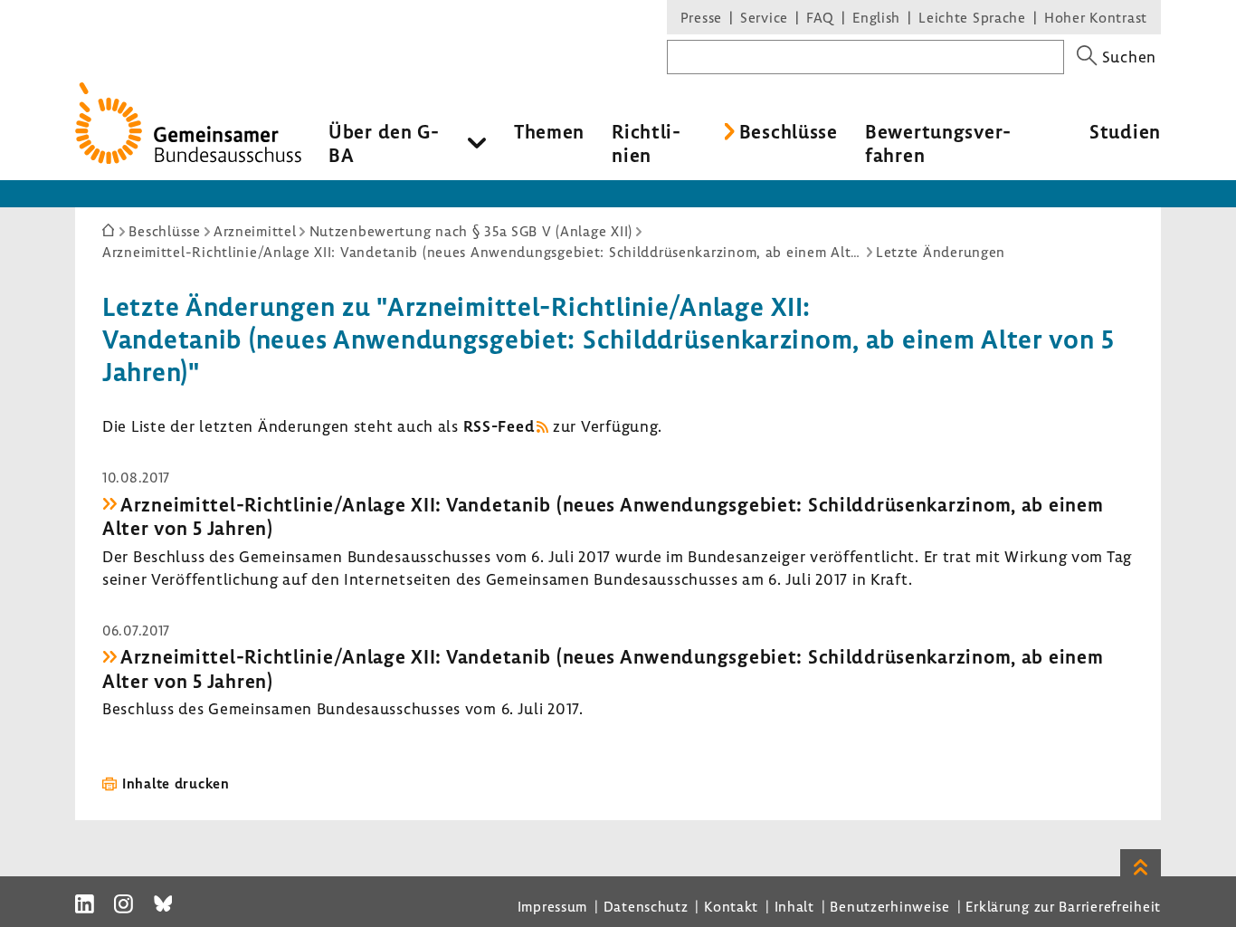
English (876, 17)
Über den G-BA (384, 143)
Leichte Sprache (972, 17)
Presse (701, 17)
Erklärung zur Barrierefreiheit (1063, 906)
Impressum (552, 906)
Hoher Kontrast (1095, 17)
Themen (549, 131)
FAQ (820, 17)
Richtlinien (646, 143)
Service (764, 17)
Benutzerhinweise (890, 906)
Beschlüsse (788, 131)
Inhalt (794, 906)
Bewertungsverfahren (938, 143)
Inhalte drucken (176, 783)
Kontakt (731, 906)
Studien (1125, 131)
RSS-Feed (499, 425)
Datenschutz (646, 906)
